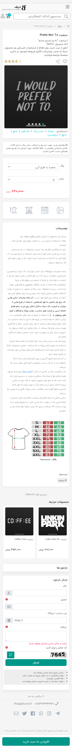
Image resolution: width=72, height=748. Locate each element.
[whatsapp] (41, 713)
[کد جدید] (10, 655)
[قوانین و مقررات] (28, 210)
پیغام (64, 627)
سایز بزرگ (38, 131)
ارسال (36, 662)
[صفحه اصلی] (68, 26)
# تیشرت (62, 480)
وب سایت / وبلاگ (57, 613)
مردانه (51, 131)
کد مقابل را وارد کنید (56, 647)
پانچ (15, 131)
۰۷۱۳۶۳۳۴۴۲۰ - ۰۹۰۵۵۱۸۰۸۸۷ (34, 703)
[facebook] (33, 713)
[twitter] (24, 713)
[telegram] (57, 713)
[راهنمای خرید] (44, 210)
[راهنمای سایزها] (12, 210)
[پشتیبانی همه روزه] (59, 210)
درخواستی (53, 135)
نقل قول (25, 131)
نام (65, 586)
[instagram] (49, 713)
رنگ (62, 166)
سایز (61, 178)
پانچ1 (60, 26)
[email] (16, 713)
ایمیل (64, 599)
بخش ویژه (27, 371)
